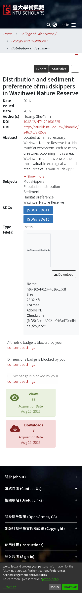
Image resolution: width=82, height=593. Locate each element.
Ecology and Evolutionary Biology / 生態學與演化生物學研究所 (31, 40)
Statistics (59, 68)
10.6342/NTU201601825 (41, 121)
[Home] (23, 8)
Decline (55, 587)
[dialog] (41, 577)
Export (41, 68)
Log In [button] (65, 24)
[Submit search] (48, 24)
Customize (9, 587)
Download (65, 274)
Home (7, 33)
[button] (34, 176)
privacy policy (50, 579)
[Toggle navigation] (73, 24)
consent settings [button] (21, 347)
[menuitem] (55, 24)
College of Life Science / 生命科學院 (40, 33)
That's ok (70, 587)
